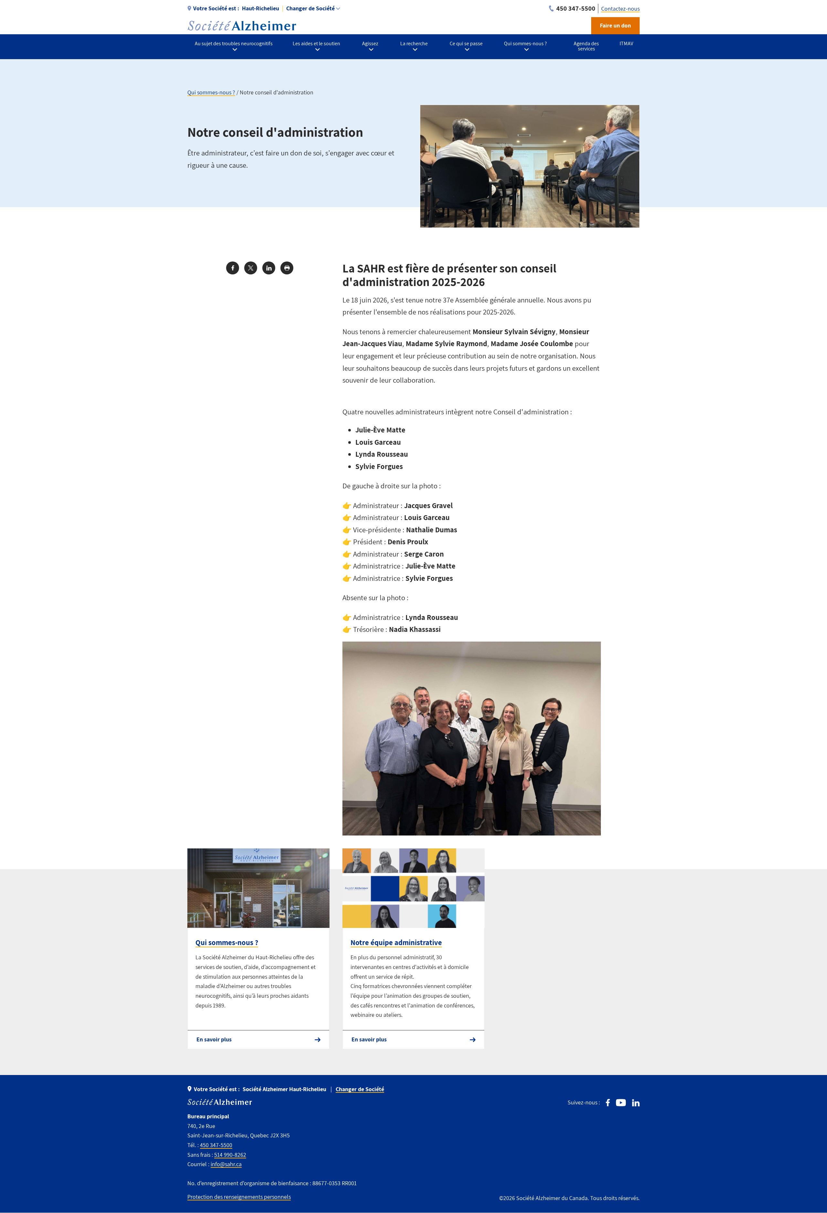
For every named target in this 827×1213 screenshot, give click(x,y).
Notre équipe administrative (396, 942)
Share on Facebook (232, 267)
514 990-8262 (230, 1154)
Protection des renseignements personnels (239, 1196)
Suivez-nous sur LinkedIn (636, 1102)
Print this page (286, 267)
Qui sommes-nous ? (211, 92)
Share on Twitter (250, 267)
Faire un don (615, 25)
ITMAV (626, 43)
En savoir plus (214, 1039)
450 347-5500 (216, 1145)
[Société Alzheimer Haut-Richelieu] (241, 26)
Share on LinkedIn (268, 267)
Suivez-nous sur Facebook (608, 1102)
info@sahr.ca (226, 1164)
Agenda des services (586, 46)
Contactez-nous (620, 8)
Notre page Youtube (621, 1102)
